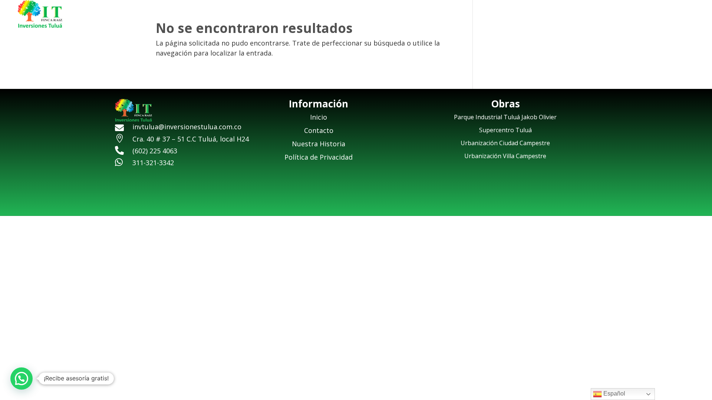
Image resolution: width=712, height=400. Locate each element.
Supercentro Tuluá (505, 130)
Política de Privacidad (318, 157)
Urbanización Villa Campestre (505, 156)
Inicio (524, 15)
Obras (615, 15)
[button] (21, 378)
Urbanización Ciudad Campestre (505, 143)
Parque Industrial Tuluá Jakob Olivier (505, 117)
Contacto (656, 15)
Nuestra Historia (569, 15)
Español (613, 393)
